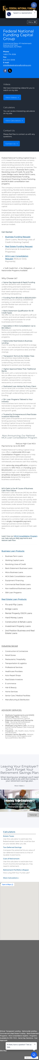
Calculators (9, 832)
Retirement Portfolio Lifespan (16, 870)
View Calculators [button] (13, 121)
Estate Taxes (8, 836)
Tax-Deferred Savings (12, 847)
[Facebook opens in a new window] (5, 71)
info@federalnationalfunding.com (17, 65)
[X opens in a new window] (10, 71)
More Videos (19, 785)
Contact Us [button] (11, 144)
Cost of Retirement (11, 859)
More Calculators (11, 878)
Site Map (3, 1051)
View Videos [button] (11, 98)
